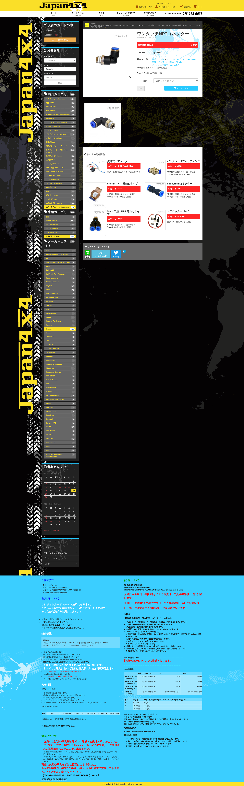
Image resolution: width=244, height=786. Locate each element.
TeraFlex (60, 427)
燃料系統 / (60, 187)
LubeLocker (60, 360)
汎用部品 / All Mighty (175, 62)
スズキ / (61, 229)
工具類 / (60, 160)
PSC (60, 384)
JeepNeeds (60, 337)
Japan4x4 (107, 27)
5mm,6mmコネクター (179, 183)
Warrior (60, 451)
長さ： (146, 81)
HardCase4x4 (60, 313)
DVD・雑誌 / (60, 168)
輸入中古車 (60, 119)
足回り (60, 191)
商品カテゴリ (158, 59)
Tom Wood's (60, 431)
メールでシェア (101, 256)
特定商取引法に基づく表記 (55, 553)
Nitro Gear (60, 368)
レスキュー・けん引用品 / (60, 151)
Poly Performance (60, 380)
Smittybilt (60, 419)
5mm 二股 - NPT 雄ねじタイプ (123, 212)
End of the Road (60, 294)
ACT (60, 258)
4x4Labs (60, 306)
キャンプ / (60, 199)
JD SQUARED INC (60, 349)
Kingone (60, 357)
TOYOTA (60, 435)
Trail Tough (60, 443)
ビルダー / (60, 195)
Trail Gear (60, 439)
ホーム (53, 14)
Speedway (60, 415)
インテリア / (60, 164)
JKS (60, 341)
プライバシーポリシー (53, 558)
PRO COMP (60, 376)
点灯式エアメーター (118, 161)
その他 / (61, 233)
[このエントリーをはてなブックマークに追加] (124, 251)
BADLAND (60, 270)
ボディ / (60, 107)
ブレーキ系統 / (60, 176)
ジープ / (61, 221)
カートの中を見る (60, 40)
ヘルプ (47, 564)
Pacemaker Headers (60, 372)
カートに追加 (182, 88)
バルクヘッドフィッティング (183, 161)
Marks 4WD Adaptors (60, 364)
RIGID (60, 403)
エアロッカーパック (178, 211)
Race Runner (60, 388)
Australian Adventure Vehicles (60, 255)
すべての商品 (78, 14)
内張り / (60, 103)
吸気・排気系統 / (60, 172)
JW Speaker (60, 353)
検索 (60, 83)
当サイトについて (51, 541)
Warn (60, 447)
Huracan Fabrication (60, 321)
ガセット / (60, 183)
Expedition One (60, 298)
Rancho (60, 392)
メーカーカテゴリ (160, 65)
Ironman (60, 325)
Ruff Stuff (60, 407)
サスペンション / (60, 99)
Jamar (60, 333)
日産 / (60, 217)
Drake (60, 290)
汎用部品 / (60, 236)
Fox (60, 309)
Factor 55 (60, 302)
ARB (60, 266)
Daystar (60, 286)
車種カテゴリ (158, 62)
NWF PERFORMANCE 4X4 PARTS (60, 262)
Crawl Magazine (60, 278)
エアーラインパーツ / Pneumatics (181, 59)
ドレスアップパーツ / (60, 123)
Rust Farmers (60, 411)
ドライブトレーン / (60, 134)
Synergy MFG (60, 423)
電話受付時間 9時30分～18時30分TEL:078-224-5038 (183, 14)
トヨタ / (61, 225)
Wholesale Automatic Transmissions (60, 455)
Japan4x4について (126, 14)
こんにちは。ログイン (165, 5)
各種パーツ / (60, 138)
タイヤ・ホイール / (60, 115)
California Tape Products (60, 274)
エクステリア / (60, 203)
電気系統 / (60, 146)
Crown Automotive (60, 282)
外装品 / (60, 111)
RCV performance (60, 396)
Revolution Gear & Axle (60, 400)
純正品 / (60, 142)
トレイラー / (60, 180)
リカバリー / (60, 126)
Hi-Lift (60, 317)
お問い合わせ (150, 14)
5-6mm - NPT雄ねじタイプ (122, 183)
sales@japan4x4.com (58, 592)
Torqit (60, 251)
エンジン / (60, 130)
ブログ (102, 14)
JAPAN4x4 (64, 5)
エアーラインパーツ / (60, 207)
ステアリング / (60, 156)
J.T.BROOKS (60, 345)
